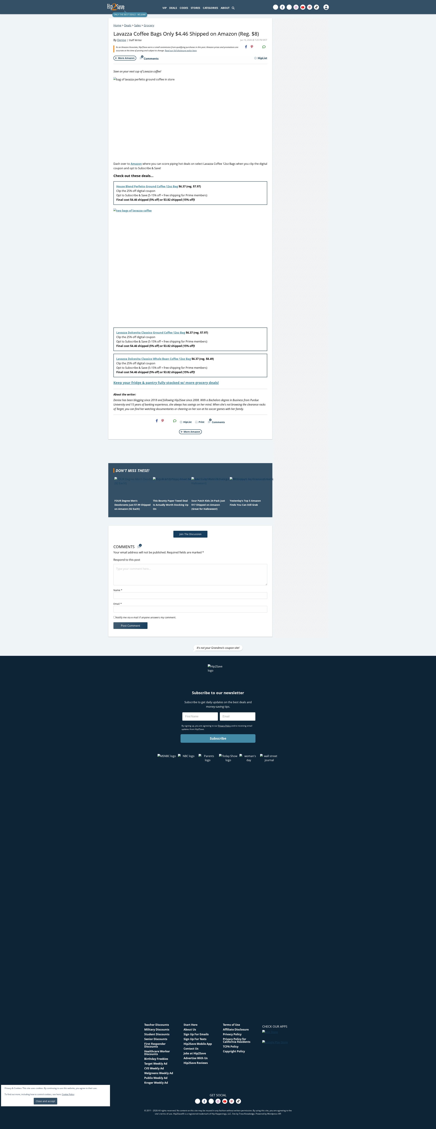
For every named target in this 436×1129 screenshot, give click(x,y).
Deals (127, 25)
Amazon (136, 164)
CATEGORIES (210, 8)
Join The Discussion (190, 534)
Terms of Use (231, 1024)
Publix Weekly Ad (155, 1078)
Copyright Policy (234, 1051)
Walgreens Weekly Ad (158, 1073)
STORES (195, 8)
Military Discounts (156, 1029)
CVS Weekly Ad (154, 1068)
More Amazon (126, 58)
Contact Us (191, 1048)
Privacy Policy (232, 1034)
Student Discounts (156, 1034)
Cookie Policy (68, 1094)
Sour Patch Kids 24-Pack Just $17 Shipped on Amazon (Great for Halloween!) (208, 504)
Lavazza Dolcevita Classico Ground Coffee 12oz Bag (150, 332)
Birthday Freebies (156, 1058)
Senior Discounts (155, 1039)
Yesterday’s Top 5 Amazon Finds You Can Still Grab (245, 502)
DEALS (173, 8)
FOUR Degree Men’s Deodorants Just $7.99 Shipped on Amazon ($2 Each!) (132, 504)
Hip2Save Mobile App (198, 1043)
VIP (164, 8)
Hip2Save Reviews (196, 1063)
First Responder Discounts (155, 1045)
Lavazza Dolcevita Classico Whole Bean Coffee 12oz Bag (153, 359)
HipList (262, 58)
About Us (190, 1029)
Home (117, 25)
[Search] (233, 8)
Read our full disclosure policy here (181, 50)
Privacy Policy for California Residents (236, 1040)
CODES (184, 8)
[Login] (326, 7)
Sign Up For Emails (196, 1034)
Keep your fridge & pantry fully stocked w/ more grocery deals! (166, 382)
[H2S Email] (257, 46)
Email (117, 603)
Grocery (149, 25)
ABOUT (225, 8)
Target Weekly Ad (155, 1063)
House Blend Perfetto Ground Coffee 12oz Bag (147, 186)
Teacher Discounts (156, 1024)
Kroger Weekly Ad (156, 1082)
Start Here (190, 1024)
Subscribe (218, 738)
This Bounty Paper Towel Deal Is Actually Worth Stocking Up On (170, 504)
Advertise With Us (196, 1058)
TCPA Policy (230, 1046)
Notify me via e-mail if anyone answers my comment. (146, 617)
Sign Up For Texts (195, 1039)
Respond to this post (126, 560)
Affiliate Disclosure (236, 1029)
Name (117, 590)
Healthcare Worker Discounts (157, 1052)
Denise (121, 40)
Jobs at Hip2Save (195, 1053)
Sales (137, 25)
